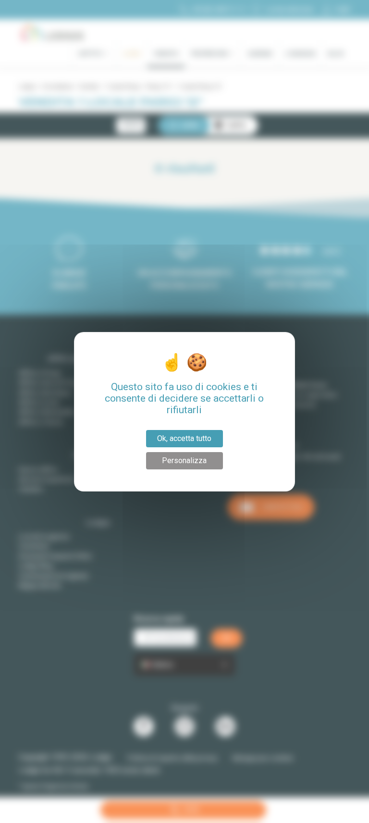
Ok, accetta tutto (184, 438)
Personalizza (184, 460)
